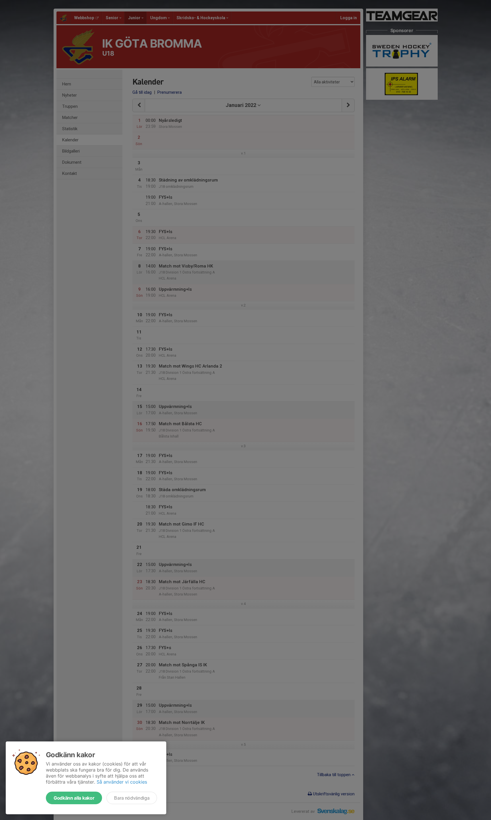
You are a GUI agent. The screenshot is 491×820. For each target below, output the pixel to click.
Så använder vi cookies (122, 782)
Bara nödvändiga (131, 798)
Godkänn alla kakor (74, 798)
